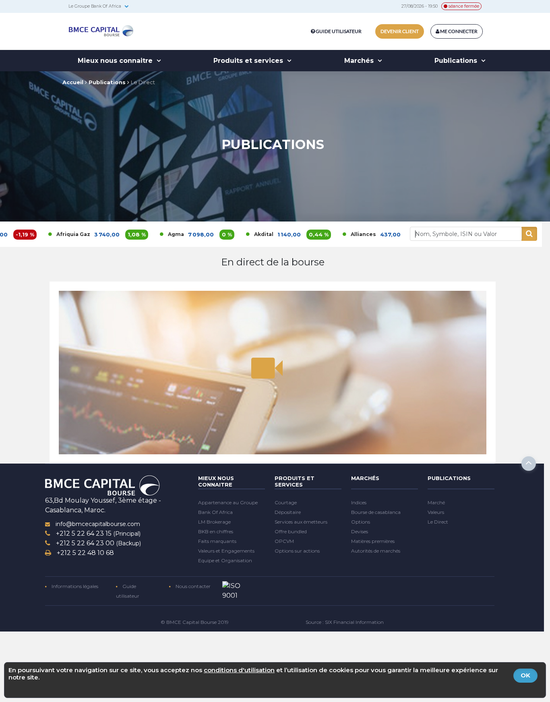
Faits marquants (217, 541)
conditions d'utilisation (239, 670)
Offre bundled (291, 531)
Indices (358, 502)
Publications (456, 60)
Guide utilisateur (339, 31)
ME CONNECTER (458, 31)
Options (360, 522)
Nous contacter (192, 586)
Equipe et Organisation (225, 560)
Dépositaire (288, 512)
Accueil (72, 82)
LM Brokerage (214, 522)
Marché (436, 502)
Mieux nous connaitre (116, 60)
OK (525, 675)
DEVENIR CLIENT (399, 31)
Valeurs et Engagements (226, 551)
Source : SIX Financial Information (345, 622)
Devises (359, 531)
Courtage (286, 502)
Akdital (230, 234)
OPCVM (284, 541)
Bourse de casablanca (376, 512)
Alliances (329, 234)
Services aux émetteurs (301, 522)
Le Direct (143, 82)
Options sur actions (297, 551)
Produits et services (249, 60)
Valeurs (436, 512)
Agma (142, 234)
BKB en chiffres (215, 531)
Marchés (360, 60)
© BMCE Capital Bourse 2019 (195, 622)
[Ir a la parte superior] (528, 463)
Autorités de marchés (375, 551)
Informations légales (74, 586)
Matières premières (373, 541)
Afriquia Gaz (39, 234)
